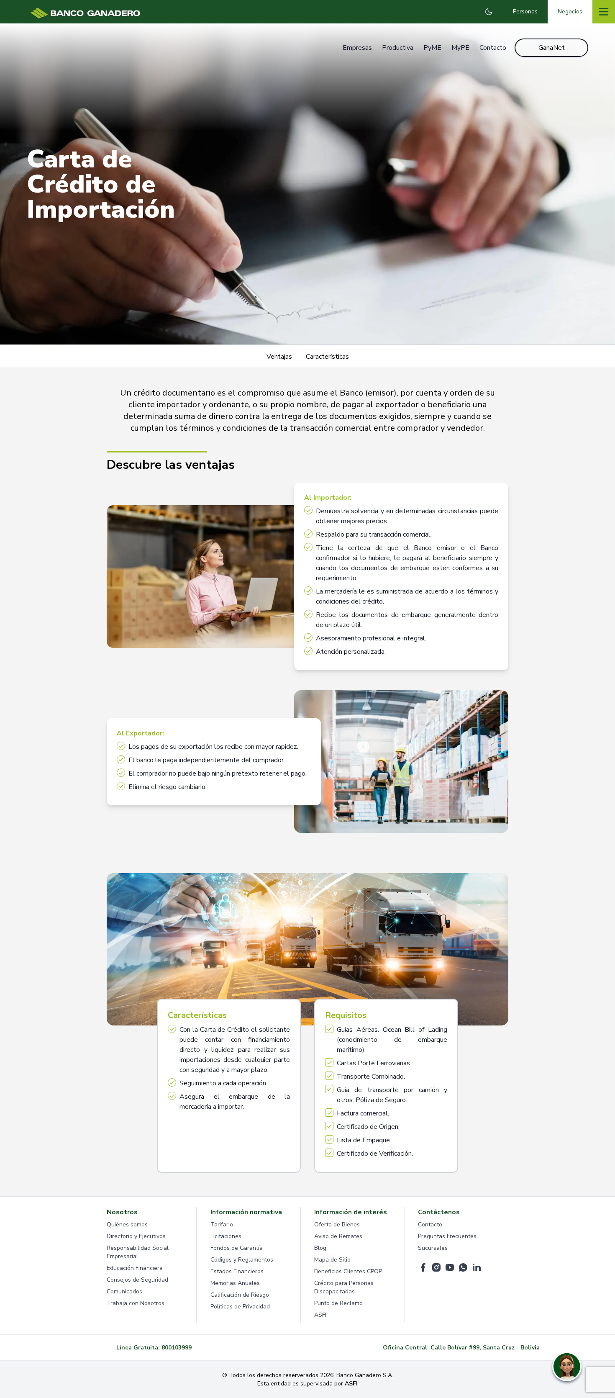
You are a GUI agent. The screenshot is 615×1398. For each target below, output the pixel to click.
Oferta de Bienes (337, 1224)
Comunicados (124, 1291)
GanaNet (551, 47)
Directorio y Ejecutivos (136, 1236)
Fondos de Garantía (236, 1248)
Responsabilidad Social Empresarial (138, 1252)
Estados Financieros (237, 1271)
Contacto (492, 47)
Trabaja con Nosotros (135, 1303)
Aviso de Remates (338, 1236)
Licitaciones (225, 1236)
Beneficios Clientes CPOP (348, 1271)
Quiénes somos (127, 1224)
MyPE (460, 47)
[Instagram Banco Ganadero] (436, 1267)
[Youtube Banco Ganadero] (450, 1267)
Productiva (397, 47)
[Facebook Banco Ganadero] (423, 1267)
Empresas (357, 47)
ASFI (320, 1315)
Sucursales (433, 1248)
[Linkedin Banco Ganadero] (477, 1267)
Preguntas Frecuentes (447, 1236)
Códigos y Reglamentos (241, 1260)
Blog (320, 1248)
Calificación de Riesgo (239, 1295)
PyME (432, 47)
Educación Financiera (135, 1268)
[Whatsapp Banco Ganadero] (463, 1267)
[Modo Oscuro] (488, 12)
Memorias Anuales (235, 1283)
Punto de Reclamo (338, 1303)
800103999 (176, 1348)
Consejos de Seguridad (137, 1280)
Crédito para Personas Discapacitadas (344, 1287)
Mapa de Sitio (332, 1260)
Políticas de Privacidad (240, 1307)
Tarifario (221, 1224)
